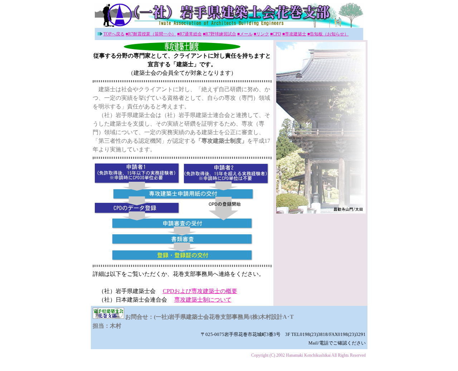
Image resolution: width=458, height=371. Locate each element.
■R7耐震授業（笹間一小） (151, 33)
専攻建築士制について (203, 300)
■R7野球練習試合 (219, 33)
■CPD (275, 33)
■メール (245, 33)
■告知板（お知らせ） (328, 33)
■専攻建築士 (294, 33)
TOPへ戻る (114, 33)
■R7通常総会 (189, 33)
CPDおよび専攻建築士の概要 (200, 291)
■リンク (261, 33)
